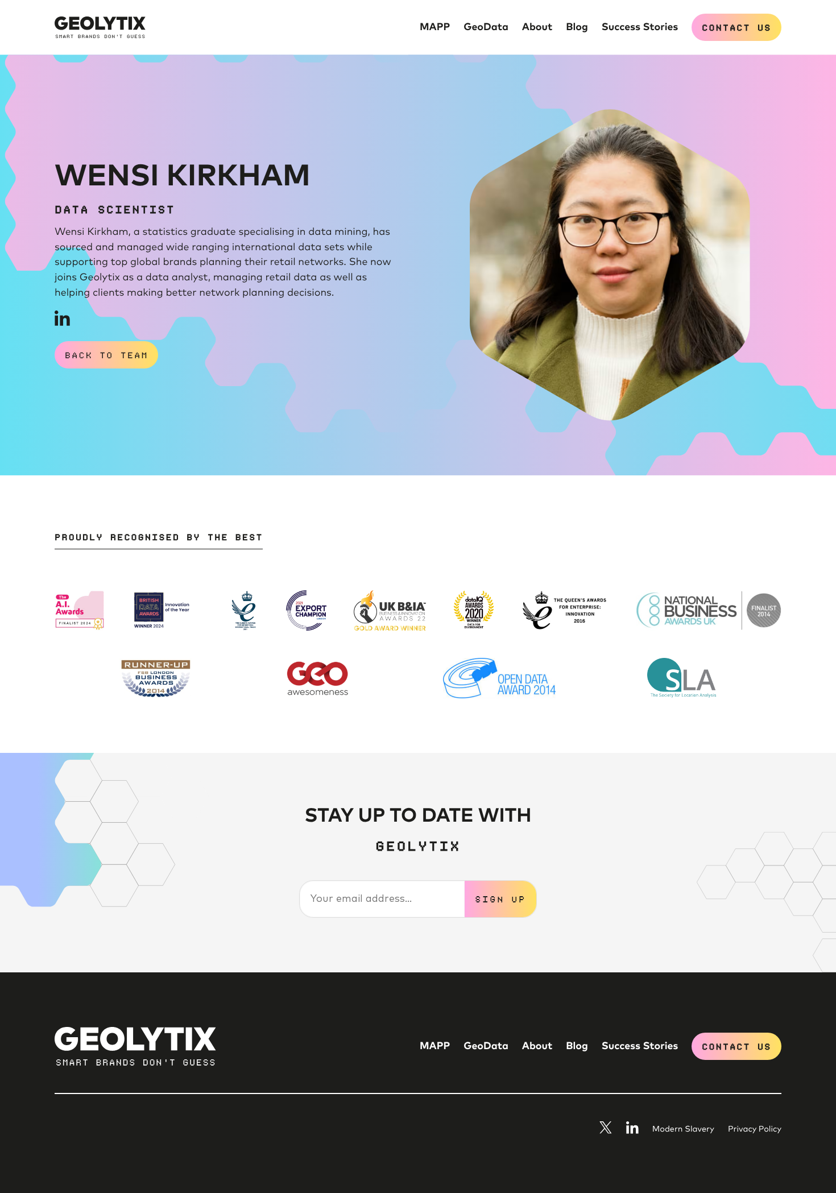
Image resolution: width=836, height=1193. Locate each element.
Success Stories (640, 27)
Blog (577, 27)
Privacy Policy (754, 1130)
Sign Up (500, 898)
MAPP (435, 27)
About (537, 27)
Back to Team (106, 354)
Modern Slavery (683, 1130)
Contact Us (736, 27)
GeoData (485, 27)
